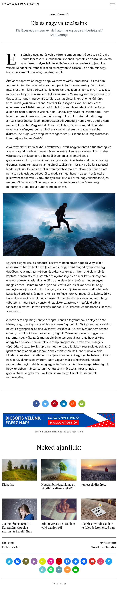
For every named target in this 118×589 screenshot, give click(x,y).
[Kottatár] (51, 561)
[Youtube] (92, 561)
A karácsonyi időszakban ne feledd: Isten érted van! (98, 525)
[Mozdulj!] (59, 561)
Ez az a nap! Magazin (20, 4)
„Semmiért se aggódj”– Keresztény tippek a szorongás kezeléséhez (17, 527)
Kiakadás (8, 484)
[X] (109, 561)
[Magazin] (26, 561)
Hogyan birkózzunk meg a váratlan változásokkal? (58, 486)
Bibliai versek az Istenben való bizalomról (58, 525)
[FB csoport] (75, 561)
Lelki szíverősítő (59, 14)
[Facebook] (67, 561)
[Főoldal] (9, 561)
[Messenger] (84, 561)
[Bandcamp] (59, 569)
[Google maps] (17, 561)
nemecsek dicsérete (93, 484)
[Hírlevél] (75, 569)
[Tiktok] (42, 569)
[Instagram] (100, 561)
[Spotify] (51, 569)
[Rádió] (42, 561)
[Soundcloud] (67, 569)
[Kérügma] (34, 561)
